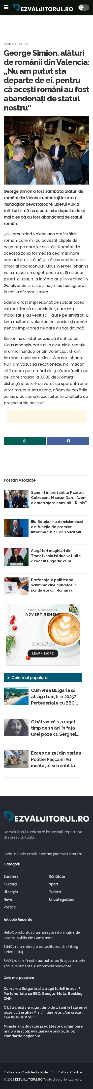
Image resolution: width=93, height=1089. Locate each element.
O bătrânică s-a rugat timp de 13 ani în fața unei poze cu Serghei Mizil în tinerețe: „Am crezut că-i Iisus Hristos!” (53, 728)
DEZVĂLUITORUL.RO (28, 1079)
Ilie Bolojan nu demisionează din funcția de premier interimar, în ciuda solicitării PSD (57, 527)
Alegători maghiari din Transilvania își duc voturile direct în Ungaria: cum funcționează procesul (56, 556)
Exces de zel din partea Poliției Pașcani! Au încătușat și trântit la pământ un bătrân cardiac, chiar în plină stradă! (56, 759)
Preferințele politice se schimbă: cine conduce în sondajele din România (54, 585)
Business (11, 876)
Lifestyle (11, 891)
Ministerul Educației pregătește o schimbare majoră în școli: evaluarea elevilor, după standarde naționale (43, 1031)
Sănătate (57, 876)
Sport (53, 884)
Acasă (9, 44)
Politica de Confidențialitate (26, 1072)
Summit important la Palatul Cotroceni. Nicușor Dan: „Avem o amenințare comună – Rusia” (59, 497)
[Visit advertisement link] (43, 635)
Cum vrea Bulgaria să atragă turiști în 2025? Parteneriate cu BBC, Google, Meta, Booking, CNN (56, 697)
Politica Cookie (70, 1072)
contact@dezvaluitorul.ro (60, 853)
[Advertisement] (46, 26)
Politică (23, 44)
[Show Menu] (6, 7)
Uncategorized (61, 899)
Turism (55, 891)
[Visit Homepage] (43, 7)
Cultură (10, 884)
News (8, 899)
